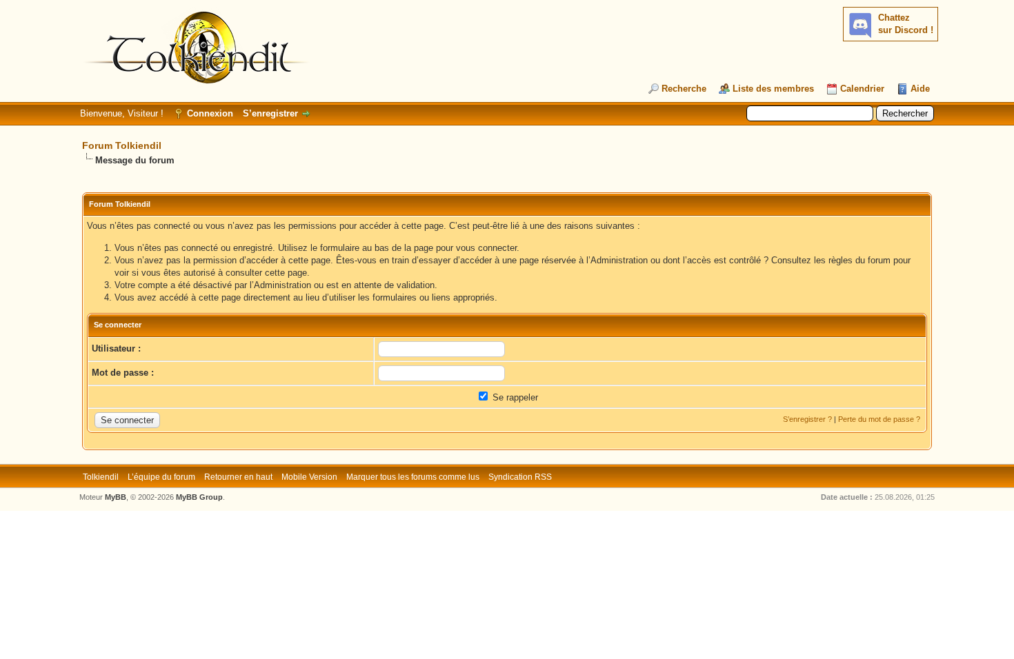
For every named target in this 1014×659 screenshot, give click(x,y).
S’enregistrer (270, 113)
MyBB (115, 497)
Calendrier (862, 88)
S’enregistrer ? (807, 419)
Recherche (684, 88)
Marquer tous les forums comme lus (412, 477)
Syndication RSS (520, 477)
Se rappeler (514, 397)
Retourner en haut (238, 477)
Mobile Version (309, 477)
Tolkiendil (101, 477)
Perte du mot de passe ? (879, 419)
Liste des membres (773, 88)
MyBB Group (199, 497)
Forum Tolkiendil (121, 145)
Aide (920, 88)
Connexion (210, 113)
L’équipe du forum (161, 477)
